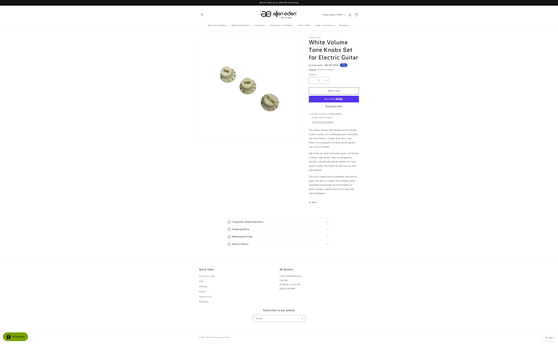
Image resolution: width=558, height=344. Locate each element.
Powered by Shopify (222, 337)
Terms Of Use (205, 297)
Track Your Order (207, 276)
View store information (322, 122)
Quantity (312, 75)
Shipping (312, 70)
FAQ (201, 281)
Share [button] (314, 202)
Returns (202, 292)
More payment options (333, 106)
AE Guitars (210, 337)
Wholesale (203, 302)
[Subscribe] (302, 318)
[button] (202, 14)
